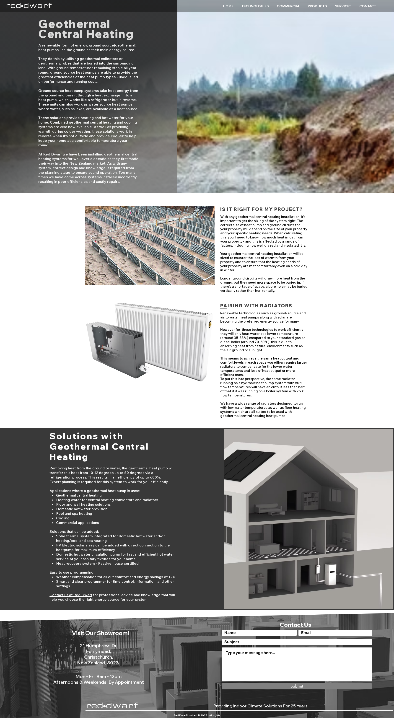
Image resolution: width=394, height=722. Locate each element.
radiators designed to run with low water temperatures (261, 405)
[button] (255, 6)
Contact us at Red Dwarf (70, 595)
